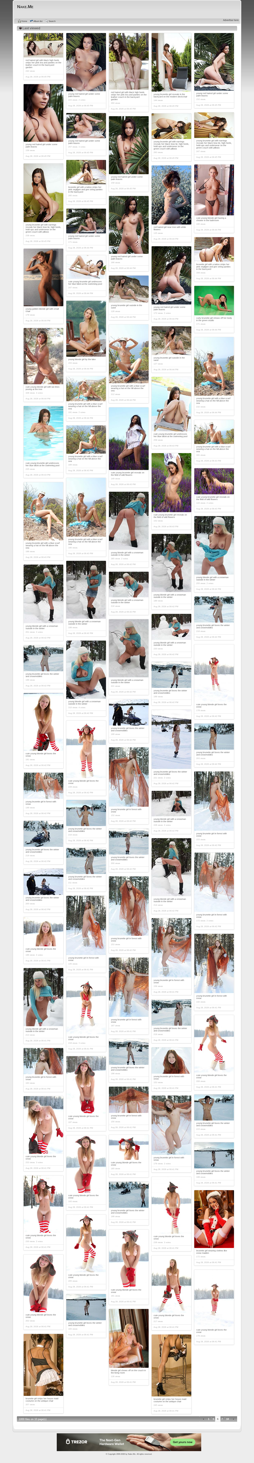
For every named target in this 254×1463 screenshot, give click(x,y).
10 (227, 1419)
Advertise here (231, 20)
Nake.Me (132, 1454)
